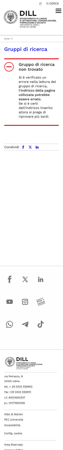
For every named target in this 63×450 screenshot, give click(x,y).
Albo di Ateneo (13, 414)
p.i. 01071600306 (14, 402)
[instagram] (25, 305)
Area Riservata (13, 444)
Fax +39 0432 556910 (17, 392)
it (40, 3)
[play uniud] (40, 305)
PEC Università (13, 419)
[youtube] (9, 305)
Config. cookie (13, 433)
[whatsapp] (9, 327)
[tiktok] (40, 327)
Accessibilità (12, 425)
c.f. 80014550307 (14, 397)
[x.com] (25, 282)
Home (6, 39)
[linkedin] (40, 282)
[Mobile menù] (58, 11)
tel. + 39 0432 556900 (18, 386)
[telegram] (25, 327)
